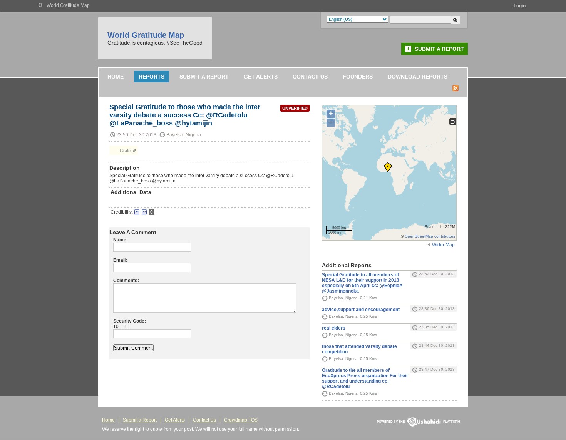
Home (115, 77)
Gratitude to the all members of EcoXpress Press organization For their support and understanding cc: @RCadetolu (365, 378)
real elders (333, 328)
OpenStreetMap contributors (430, 236)
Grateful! (127, 150)
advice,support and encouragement (361, 309)
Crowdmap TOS (241, 420)
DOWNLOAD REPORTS (417, 77)
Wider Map (443, 245)
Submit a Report (439, 49)
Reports (151, 77)
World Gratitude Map (68, 5)
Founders (358, 77)
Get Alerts (261, 77)
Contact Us (310, 77)
